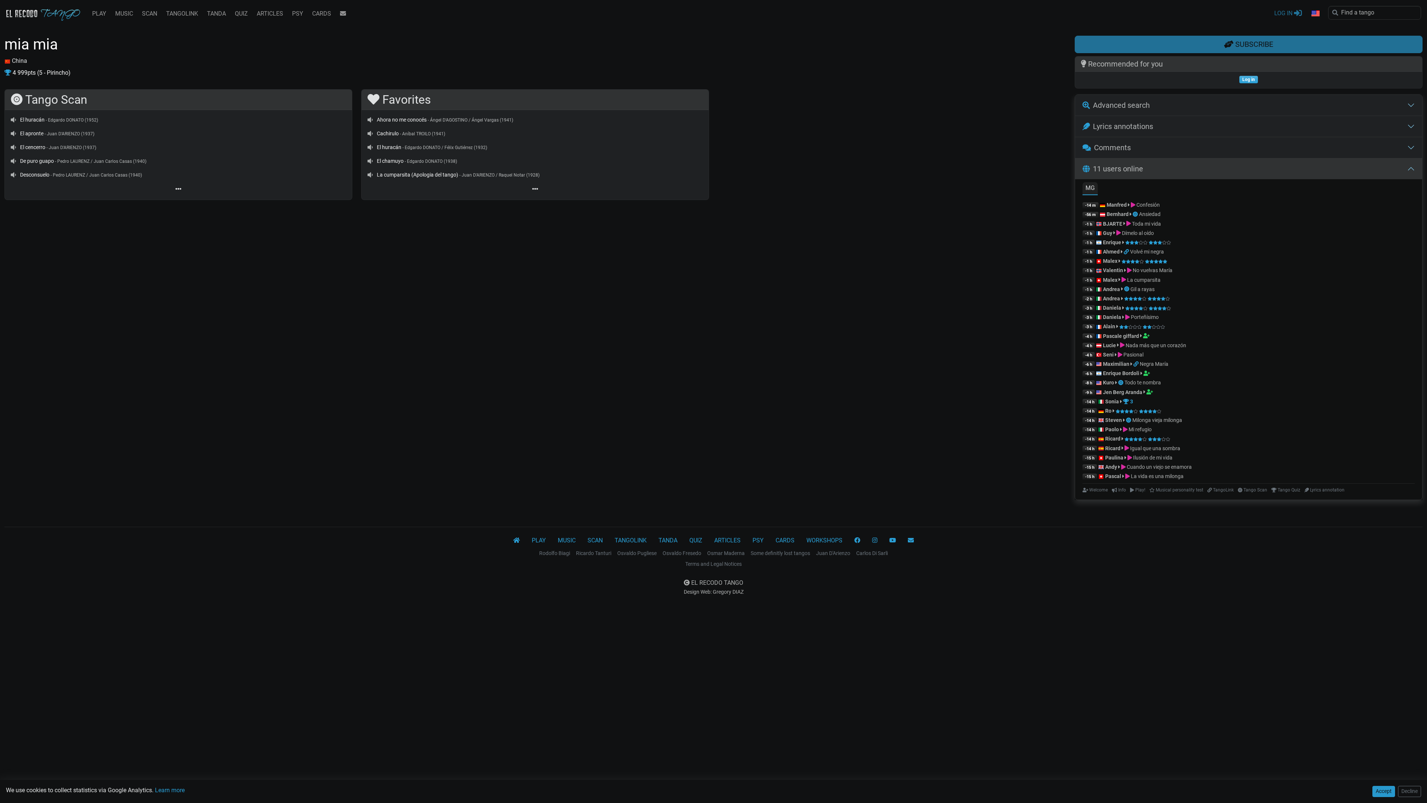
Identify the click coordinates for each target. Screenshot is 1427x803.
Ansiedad (1150, 214)
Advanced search (1121, 105)
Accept (1384, 791)
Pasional (1132, 355)
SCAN (149, 13)
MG (1090, 187)
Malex (1110, 261)
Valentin (1113, 270)
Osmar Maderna (726, 553)
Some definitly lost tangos (780, 553)
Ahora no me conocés (402, 120)
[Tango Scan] (1136, 214)
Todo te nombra (1143, 383)
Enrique (1112, 242)
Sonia (1112, 401)
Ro (1108, 411)
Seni (1108, 355)
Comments (1112, 147)
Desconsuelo (34, 175)
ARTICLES (270, 13)
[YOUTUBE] (892, 540)
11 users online (1118, 168)
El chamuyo (390, 161)
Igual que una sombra (1154, 448)
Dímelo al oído (1137, 233)
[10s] (13, 120)
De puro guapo (37, 161)
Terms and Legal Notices (713, 564)
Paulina (1114, 458)
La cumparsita (1143, 280)
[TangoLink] (1127, 252)
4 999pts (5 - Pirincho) (41, 72)
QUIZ (241, 13)
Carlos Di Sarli (872, 553)
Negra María (1154, 364)
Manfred (1117, 205)
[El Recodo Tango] (516, 540)
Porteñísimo (1144, 317)
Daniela (1112, 308)
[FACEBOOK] (857, 540)
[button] (1315, 14)
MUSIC (124, 13)
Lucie (1109, 345)
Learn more (170, 790)
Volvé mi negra (1147, 252)
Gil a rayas (1142, 289)
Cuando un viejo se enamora (1159, 467)
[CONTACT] (343, 13)
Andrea (1111, 289)
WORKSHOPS (824, 540)
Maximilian (1116, 364)
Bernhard (1118, 214)
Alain (1109, 326)
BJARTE (1112, 224)
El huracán (32, 120)
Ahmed (1111, 252)
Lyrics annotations (1123, 126)
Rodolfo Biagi (554, 553)
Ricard (1112, 439)
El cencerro (32, 147)
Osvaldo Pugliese (637, 553)
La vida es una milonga (1157, 476)
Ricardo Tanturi (593, 553)
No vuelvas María (1152, 270)
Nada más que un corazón (1155, 345)
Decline (1409, 791)
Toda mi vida (1146, 224)
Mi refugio (1139, 429)
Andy (1111, 467)
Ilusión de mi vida (1152, 458)
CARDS (321, 13)
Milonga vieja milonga (1157, 420)
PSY (297, 13)
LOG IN (1284, 13)
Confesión (1147, 205)
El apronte (31, 133)
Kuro (1108, 383)
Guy (1107, 233)
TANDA (216, 13)
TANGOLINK (182, 13)
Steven (1113, 420)
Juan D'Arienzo (833, 553)
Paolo (1112, 429)
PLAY (99, 13)
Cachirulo (388, 133)
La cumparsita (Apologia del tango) (417, 175)
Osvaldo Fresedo (682, 553)
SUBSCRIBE (1253, 44)
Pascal (1113, 476)
